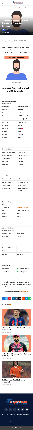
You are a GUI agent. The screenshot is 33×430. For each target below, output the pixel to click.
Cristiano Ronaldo (22, 207)
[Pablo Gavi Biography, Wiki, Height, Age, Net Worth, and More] (16, 317)
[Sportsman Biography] (17, 3)
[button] (3, 3)
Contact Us (16, 417)
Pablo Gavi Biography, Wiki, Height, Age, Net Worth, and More (16, 329)
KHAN (8, 30)
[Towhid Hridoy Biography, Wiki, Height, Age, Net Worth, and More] (16, 343)
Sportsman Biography (7, 7)
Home (3, 414)
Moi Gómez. (24, 291)
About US (19, 414)
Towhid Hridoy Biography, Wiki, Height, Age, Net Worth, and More (16, 355)
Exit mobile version (16, 428)
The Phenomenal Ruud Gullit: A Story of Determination (15, 381)
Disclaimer (26, 414)
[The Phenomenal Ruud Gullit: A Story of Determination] (16, 369)
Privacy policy (11, 414)
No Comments (25, 30)
